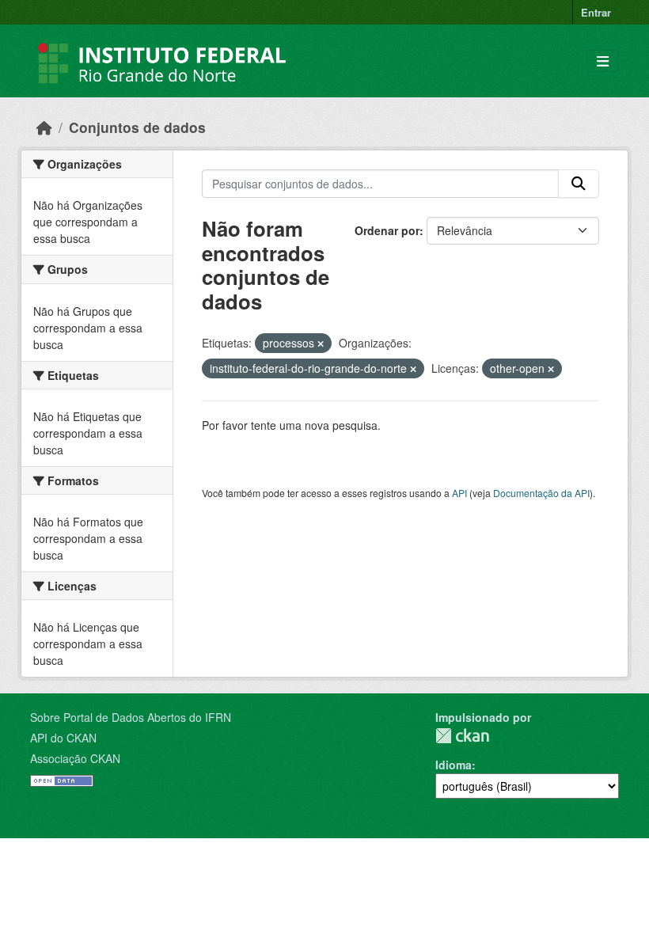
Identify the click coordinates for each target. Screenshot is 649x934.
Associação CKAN (75, 758)
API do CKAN (63, 738)
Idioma (453, 765)
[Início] (44, 127)
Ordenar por (387, 230)
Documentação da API (541, 492)
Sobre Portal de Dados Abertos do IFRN (130, 717)
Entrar (596, 12)
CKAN (462, 735)
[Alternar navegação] (602, 61)
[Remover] (320, 343)
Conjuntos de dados (137, 127)
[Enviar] (578, 183)
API (459, 492)
